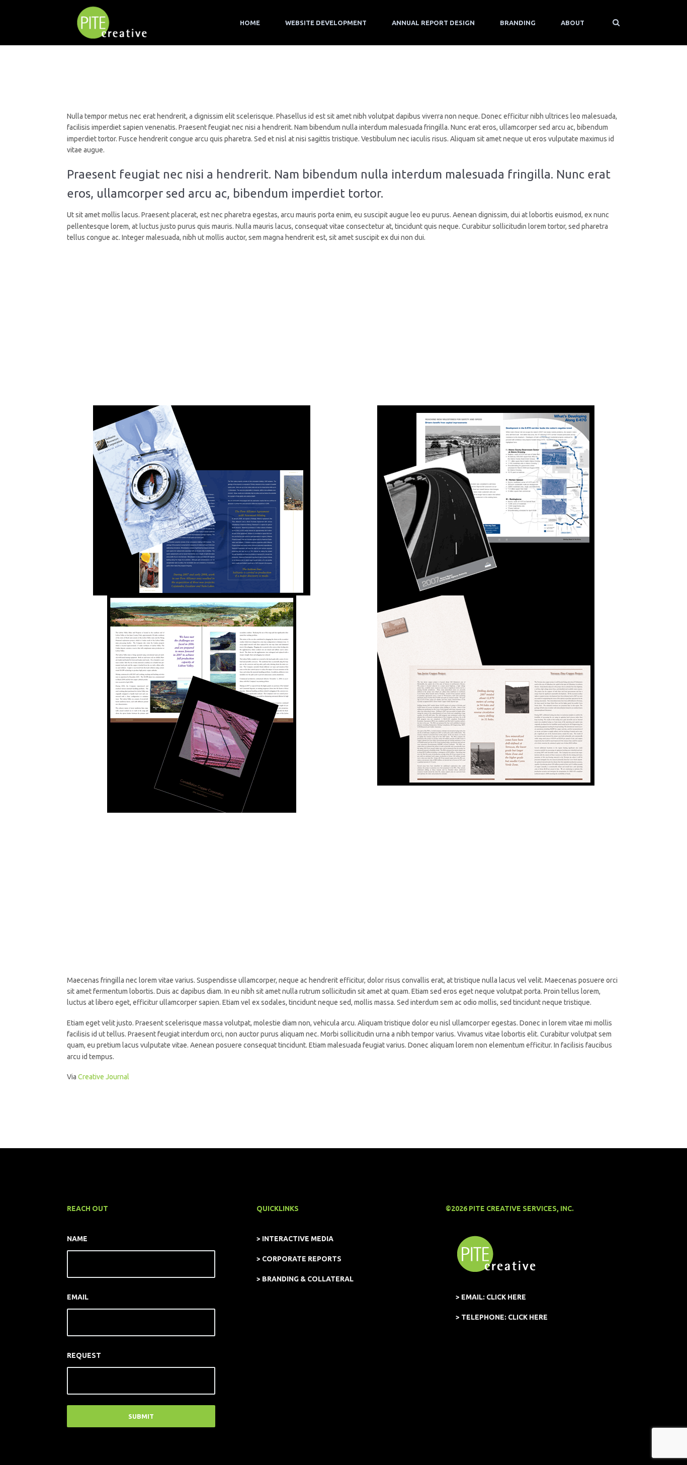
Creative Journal (103, 1077)
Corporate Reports (301, 1259)
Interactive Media (297, 1239)
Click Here (506, 1297)
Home (250, 22)
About (572, 22)
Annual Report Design (433, 22)
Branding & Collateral (308, 1279)
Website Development (326, 22)
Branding (518, 22)
